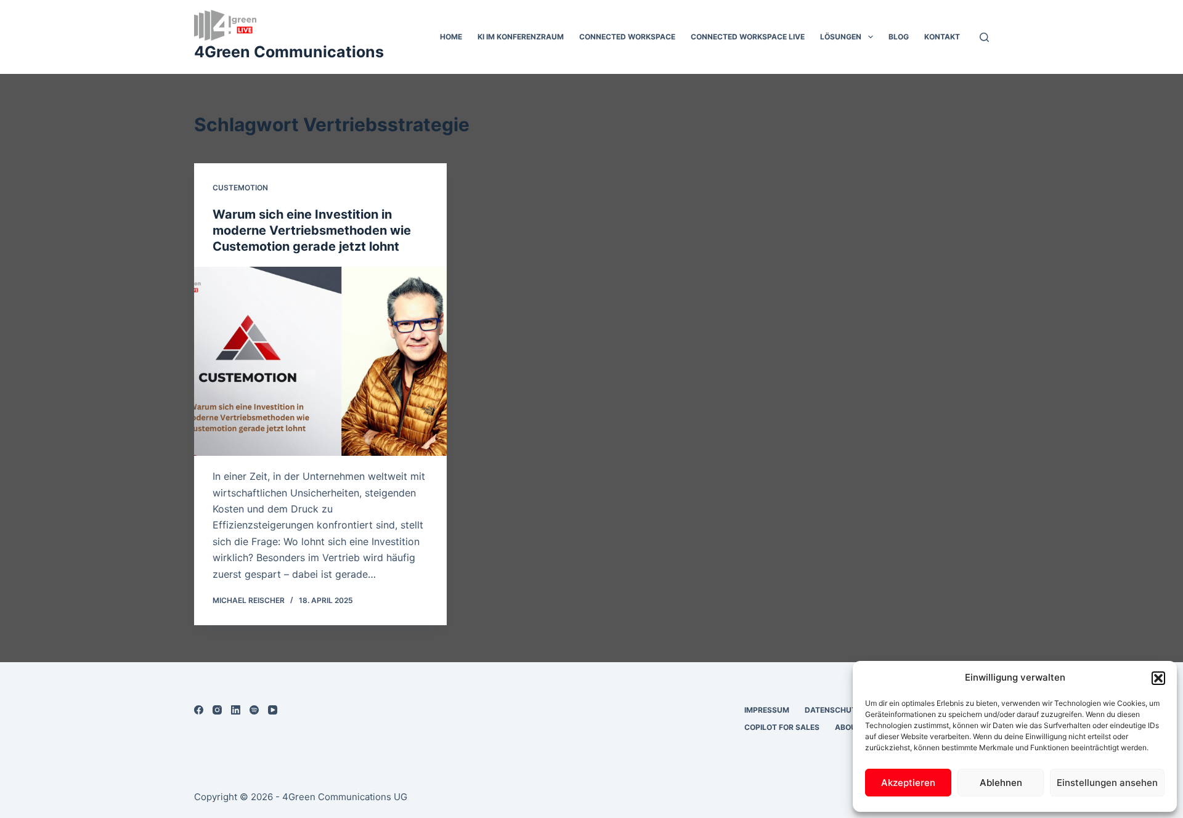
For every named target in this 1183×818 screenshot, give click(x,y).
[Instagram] (217, 710)
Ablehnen (1001, 782)
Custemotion (240, 187)
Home (451, 36)
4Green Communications (289, 52)
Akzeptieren (908, 782)
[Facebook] (198, 710)
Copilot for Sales (781, 727)
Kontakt (942, 36)
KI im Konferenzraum (521, 36)
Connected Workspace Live (748, 36)
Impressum (766, 710)
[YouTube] (272, 710)
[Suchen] (984, 37)
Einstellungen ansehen (1107, 782)
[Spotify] (254, 710)
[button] (1158, 678)
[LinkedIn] (235, 710)
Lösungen (840, 36)
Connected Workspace (627, 36)
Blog (898, 36)
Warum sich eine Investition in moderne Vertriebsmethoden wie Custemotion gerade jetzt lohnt (312, 230)
